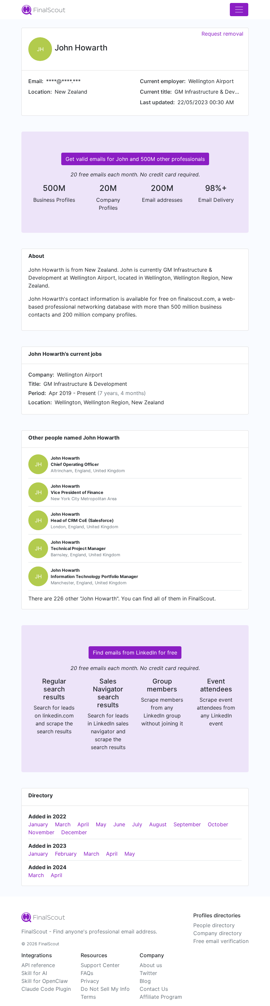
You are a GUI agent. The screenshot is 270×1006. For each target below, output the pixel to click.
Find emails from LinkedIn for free (135, 652)
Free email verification (221, 941)
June (119, 824)
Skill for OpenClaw (44, 981)
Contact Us (154, 989)
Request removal (222, 33)
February (66, 853)
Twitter (148, 973)
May (101, 824)
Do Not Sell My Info (105, 989)
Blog (145, 981)
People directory (214, 925)
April (83, 824)
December (74, 832)
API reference (38, 965)
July (137, 824)
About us (151, 965)
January (38, 824)
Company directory (217, 933)
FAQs (87, 973)
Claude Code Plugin (46, 989)
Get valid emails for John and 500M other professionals (135, 159)
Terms (88, 996)
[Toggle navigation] (239, 9)
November (41, 832)
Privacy (90, 981)
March (62, 824)
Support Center (100, 965)
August (158, 824)
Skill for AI (34, 973)
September (187, 824)
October (218, 824)
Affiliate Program (161, 996)
